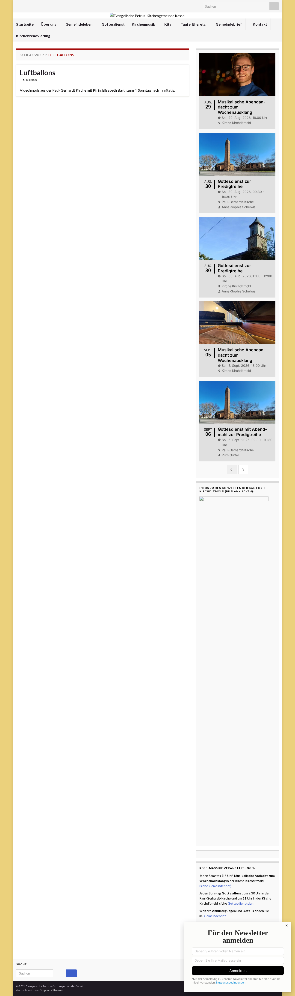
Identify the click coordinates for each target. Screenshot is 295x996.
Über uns (49, 24)
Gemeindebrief (229, 24)
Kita (168, 24)
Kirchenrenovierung (33, 35)
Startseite (25, 24)
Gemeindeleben (79, 24)
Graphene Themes (51, 990)
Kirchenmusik (144, 24)
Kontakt (259, 24)
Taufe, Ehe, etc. (194, 24)
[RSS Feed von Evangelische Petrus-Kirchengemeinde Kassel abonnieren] (18, 5)
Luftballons (37, 72)
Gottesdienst (113, 24)
